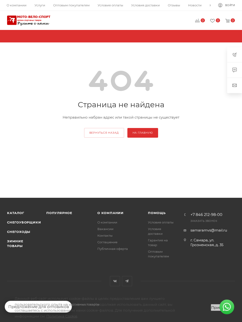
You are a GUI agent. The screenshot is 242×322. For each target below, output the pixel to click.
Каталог (15, 213)
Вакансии (105, 229)
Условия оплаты (160, 222)
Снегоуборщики (24, 222)
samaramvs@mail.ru (208, 230)
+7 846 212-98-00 (206, 215)
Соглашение (107, 242)
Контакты (104, 235)
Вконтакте (115, 281)
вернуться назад (104, 132)
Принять (219, 307)
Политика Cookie (61, 316)
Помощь (157, 213)
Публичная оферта (112, 249)
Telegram (127, 281)
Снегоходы (18, 232)
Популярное (59, 213)
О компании (110, 213)
